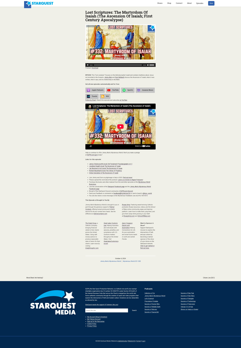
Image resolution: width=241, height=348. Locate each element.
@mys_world (147, 193)
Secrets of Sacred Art (152, 312)
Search (134, 310)
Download (95, 68)
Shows (159, 3)
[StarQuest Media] (39, 3)
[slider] (152, 65)
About (189, 3)
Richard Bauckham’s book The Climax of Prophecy (105, 171)
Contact (138, 341)
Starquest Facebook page (116, 186)
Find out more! (127, 177)
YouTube (115, 90)
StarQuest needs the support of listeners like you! (101, 305)
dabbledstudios (122, 341)
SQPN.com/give (92, 155)
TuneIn (94, 96)
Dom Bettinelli (119, 77)
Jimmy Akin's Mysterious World (110, 261)
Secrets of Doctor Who (152, 304)
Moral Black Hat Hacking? (34, 278)
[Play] (88, 65)
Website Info (131, 341)
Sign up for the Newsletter (95, 321)
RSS (107, 96)
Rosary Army (126, 205)
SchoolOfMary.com (144, 216)
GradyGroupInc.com (91, 248)
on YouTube (123, 100)
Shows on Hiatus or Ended (189, 309)
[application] (120, 65)
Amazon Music (147, 90)
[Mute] (148, 65)
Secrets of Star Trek (187, 293)
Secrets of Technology (188, 301)
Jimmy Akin (108, 77)
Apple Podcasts (97, 90)
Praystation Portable (151, 301)
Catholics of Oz (150, 293)
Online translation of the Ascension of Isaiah (103, 173)
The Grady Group (90, 223)
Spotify (130, 90)
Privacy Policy (92, 326)
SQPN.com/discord (126, 191)
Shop (169, 3)
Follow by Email (90, 100)
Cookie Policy (91, 324)
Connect (179, 3)
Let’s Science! (149, 298)
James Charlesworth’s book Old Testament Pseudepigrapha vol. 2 (110, 164)
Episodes (199, 3)
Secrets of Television (188, 304)
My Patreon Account (93, 319)
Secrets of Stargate (187, 298)
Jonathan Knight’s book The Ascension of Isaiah (105, 166)
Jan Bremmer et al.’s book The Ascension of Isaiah (105, 168)
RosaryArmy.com (129, 216)
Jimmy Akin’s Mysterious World (155, 296)
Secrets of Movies (151, 309)
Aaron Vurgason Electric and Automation (127, 225)
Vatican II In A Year (187, 307)
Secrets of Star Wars (187, 296)
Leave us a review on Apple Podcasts (130, 180)
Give (211, 3)
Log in (143, 341)
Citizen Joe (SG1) (209, 278)
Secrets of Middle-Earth (152, 307)
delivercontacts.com (100, 214)
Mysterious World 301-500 (132, 261)
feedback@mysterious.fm (121, 193)
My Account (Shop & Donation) (97, 317)
